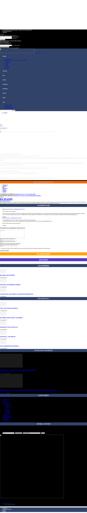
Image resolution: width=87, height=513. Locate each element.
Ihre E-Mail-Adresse (16, 45)
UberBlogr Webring (5, 502)
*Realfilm (7, 61)
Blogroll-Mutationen (7, 275)
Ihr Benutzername (15, 36)
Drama (6, 64)
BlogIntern (5, 188)
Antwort (4, 216)
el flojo (1, 125)
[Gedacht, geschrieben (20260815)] (3, 282)
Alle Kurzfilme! (8, 59)
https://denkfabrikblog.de (5, 201)
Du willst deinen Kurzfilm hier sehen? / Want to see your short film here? (17, 30)
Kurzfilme (4, 56)
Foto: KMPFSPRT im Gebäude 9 (9, 346)
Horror (7, 410)
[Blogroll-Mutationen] (3, 272)
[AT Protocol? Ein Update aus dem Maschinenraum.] (3, 291)
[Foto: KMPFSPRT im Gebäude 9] (3, 343)
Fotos (4, 75)
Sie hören (4, 79)
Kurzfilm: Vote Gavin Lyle (9, 327)
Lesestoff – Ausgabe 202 (7, 336)
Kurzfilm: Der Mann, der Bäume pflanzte (18, 370)
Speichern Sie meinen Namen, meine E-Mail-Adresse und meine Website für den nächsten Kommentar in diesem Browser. (26, 248)
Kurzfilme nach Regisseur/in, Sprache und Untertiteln (16, 60)
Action (6, 63)
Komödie (7, 65)
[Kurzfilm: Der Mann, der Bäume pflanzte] (11, 367)
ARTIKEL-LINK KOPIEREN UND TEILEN (44, 182)
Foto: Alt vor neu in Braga (9, 308)
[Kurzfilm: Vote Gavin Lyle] (3, 324)
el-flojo (8, 217)
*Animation (7, 62)
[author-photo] (2, 196)
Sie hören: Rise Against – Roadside (11, 317)
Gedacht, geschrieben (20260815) (10, 284)
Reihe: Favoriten (8, 104)
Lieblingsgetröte (8, 105)
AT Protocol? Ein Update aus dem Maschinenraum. (16, 294)
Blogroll (4, 97)
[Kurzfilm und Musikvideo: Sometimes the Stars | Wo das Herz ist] (11, 387)
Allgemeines (43, 265)
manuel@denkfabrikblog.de (9, 504)
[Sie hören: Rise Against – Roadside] (3, 315)
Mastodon (43, 260)
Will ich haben (5, 88)
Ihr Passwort (14, 38)
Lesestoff (4, 93)
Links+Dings (6, 418)
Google (4, 189)
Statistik (4, 191)
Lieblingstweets (8, 107)
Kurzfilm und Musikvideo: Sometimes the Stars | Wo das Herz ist (28, 390)
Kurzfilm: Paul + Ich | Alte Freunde (25, 194)
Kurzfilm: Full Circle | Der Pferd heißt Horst (27, 195)
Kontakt (4, 510)
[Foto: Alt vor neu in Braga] (3, 305)
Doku (6, 408)
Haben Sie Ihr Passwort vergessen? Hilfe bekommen (10, 40)
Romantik (7, 67)
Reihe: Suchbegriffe (9, 108)
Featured (5, 400)
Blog (4, 187)
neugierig (5, 190)
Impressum (5, 32)
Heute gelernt (5, 84)
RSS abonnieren (43, 254)
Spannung (7, 68)
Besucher (5, 186)
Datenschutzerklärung (7, 31)
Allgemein (5, 112)
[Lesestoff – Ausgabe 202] (3, 334)
